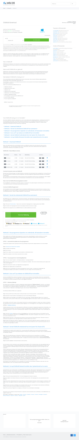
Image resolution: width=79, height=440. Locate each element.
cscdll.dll (54, 59)
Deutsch (24, 394)
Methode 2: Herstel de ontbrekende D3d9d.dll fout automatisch (20, 128)
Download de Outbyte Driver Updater (13, 246)
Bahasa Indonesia (6, 395)
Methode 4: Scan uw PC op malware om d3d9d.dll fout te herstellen (21, 133)
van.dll (54, 58)
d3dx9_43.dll (55, 35)
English (21, 394)
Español (28, 394)
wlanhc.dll (54, 53)
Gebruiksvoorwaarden (11, 434)
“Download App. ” (13, 203)
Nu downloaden (36, 39)
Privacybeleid (30, 44)
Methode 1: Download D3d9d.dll (12, 126)
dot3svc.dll (55, 54)
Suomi (24, 395)
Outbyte (12, 44)
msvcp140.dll (55, 31)
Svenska (16, 395)
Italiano (36, 394)
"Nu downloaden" (8, 45)
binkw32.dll (55, 36)
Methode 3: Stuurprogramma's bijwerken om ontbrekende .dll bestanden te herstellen (26, 131)
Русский (45, 394)
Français (32, 394)
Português (41, 394)
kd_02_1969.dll (55, 48)
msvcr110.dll (55, 39)
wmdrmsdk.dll (55, 60)
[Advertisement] (39, 15)
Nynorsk (12, 395)
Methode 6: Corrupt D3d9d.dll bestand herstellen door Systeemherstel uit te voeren (26, 137)
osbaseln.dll (55, 50)
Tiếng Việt (20, 395)
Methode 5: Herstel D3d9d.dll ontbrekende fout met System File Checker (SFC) (24, 135)
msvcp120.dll (55, 38)
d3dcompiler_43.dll (56, 33)
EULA (26, 44)
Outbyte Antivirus (12, 305)
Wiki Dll (4, 414)
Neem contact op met (27, 434)
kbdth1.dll (54, 55)
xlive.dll (54, 34)
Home (4, 434)
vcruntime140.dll (56, 30)
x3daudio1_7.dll (55, 40)
